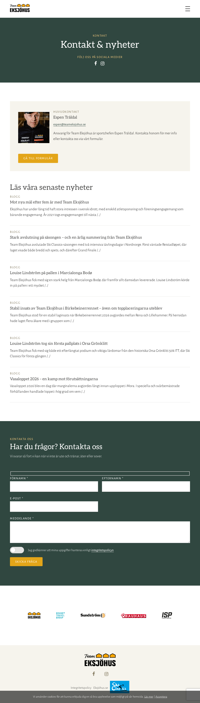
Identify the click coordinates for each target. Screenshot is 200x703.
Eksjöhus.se (100, 687)
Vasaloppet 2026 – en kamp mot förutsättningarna (54, 379)
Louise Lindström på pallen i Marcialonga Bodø (51, 273)
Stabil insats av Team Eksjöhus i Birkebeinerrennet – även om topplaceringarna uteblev (86, 308)
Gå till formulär (38, 158)
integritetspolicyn (102, 550)
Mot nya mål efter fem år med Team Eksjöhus (49, 202)
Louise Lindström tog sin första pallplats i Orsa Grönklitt (59, 344)
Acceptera (161, 696)
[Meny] (187, 8)
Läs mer (148, 696)
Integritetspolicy (81, 687)
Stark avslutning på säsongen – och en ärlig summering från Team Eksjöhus (76, 237)
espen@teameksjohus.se (69, 124)
